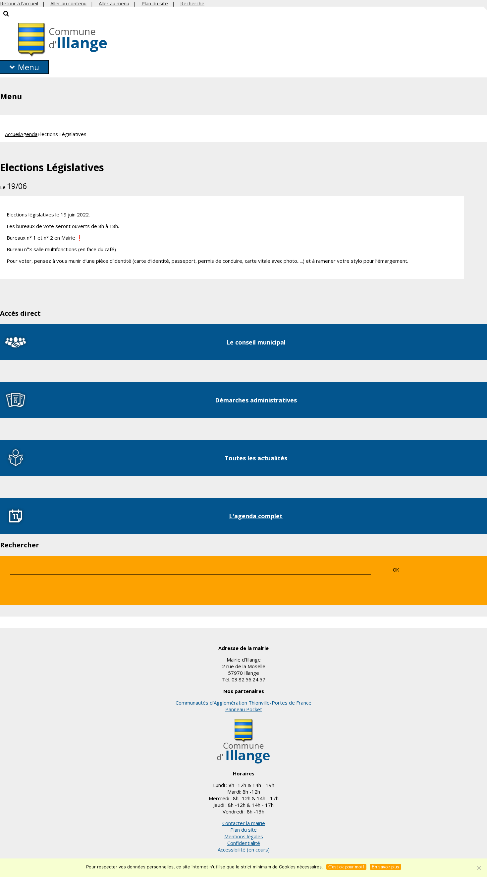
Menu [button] (28, 67)
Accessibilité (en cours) (244, 849)
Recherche (192, 3)
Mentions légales (243, 836)
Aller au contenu (68, 3)
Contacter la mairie (243, 823)
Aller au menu (114, 3)
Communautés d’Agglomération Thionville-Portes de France (243, 702)
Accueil (12, 134)
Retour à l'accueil (19, 3)
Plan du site (154, 3)
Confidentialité (243, 843)
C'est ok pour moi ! (346, 866)
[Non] (478, 867)
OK (396, 570)
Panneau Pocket (243, 709)
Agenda (28, 134)
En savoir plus (385, 866)
